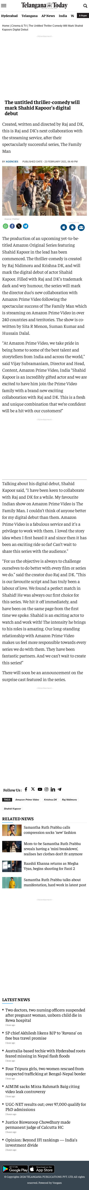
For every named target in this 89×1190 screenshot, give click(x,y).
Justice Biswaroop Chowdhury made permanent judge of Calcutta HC (37, 1124)
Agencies (12, 161)
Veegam (57, 1182)
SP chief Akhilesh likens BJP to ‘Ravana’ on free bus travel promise (43, 1035)
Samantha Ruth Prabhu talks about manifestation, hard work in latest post (55, 882)
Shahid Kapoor (12, 808)
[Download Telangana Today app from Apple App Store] (63, 228)
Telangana (30, 15)
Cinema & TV (19, 25)
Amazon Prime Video (27, 799)
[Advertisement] (44, 734)
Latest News (16, 999)
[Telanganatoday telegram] (59, 789)
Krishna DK (50, 799)
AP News (48, 15)
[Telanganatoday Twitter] (33, 790)
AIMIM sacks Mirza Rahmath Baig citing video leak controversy (42, 1088)
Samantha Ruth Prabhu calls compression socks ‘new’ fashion (50, 830)
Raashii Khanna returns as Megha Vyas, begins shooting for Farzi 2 (51, 866)
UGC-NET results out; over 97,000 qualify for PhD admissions (45, 1106)
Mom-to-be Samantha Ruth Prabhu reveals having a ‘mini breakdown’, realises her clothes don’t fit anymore (53, 848)
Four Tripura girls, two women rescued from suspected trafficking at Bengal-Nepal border (45, 1071)
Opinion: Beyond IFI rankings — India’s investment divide (41, 1142)
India (63, 15)
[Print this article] (81, 228)
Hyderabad (9, 15)
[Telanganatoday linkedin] (53, 789)
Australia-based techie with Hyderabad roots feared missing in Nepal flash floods (45, 1053)
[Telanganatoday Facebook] (26, 789)
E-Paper (83, 15)
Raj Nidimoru (69, 799)
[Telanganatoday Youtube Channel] (40, 789)
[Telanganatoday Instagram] (46, 789)
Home (5, 25)
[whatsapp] (5, 226)
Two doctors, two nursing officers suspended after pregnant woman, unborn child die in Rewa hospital (45, 1015)
